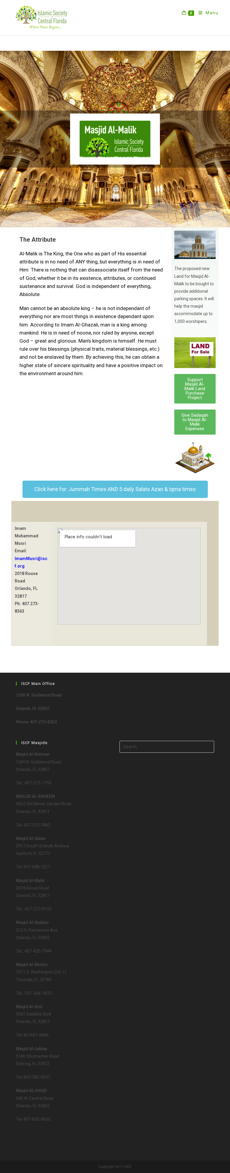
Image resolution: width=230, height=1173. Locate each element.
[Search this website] (166, 746)
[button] (195, 389)
